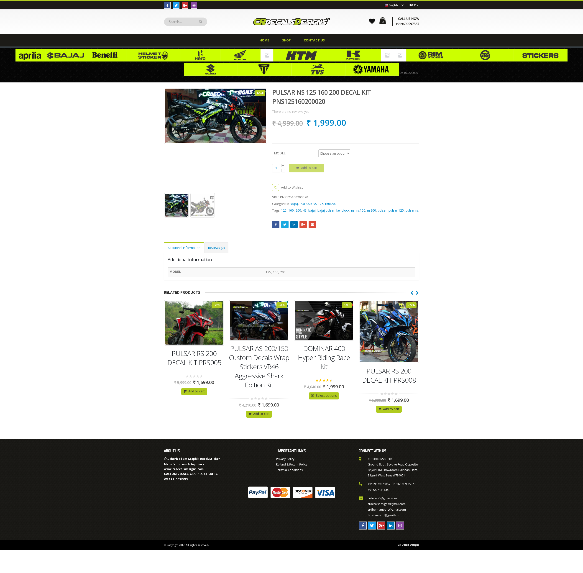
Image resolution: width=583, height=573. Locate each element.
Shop (286, 40)
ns (353, 210)
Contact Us (314, 40)
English (393, 5)
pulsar (382, 210)
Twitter (285, 224)
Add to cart (309, 168)
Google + (303, 224)
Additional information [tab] (184, 248)
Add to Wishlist (292, 187)
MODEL (280, 153)
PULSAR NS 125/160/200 (318, 204)
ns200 (371, 210)
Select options (261, 395)
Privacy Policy (285, 459)
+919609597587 (407, 24)
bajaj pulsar (326, 210)
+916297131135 (378, 490)
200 (298, 210)
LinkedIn (294, 224)
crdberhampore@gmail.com (387, 509)
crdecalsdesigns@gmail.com (387, 504)
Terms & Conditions (289, 470)
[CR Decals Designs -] (291, 21)
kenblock (342, 210)
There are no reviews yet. (290, 111)
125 (283, 210)
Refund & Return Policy (291, 464)
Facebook (275, 224)
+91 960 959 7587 (402, 484)
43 (305, 210)
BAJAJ (294, 204)
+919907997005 (378, 484)
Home (264, 40)
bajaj (312, 210)
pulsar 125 (396, 210)
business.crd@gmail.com (384, 515)
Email (312, 224)
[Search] (201, 22)
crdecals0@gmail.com (382, 498)
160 (291, 210)
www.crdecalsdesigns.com (184, 469)
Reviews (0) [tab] (216, 248)
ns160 (360, 210)
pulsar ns (412, 210)
